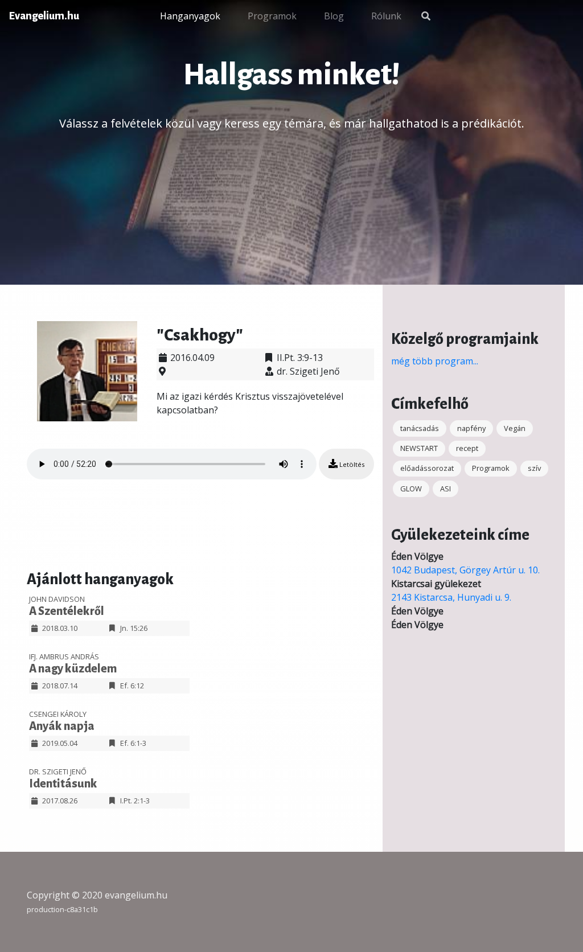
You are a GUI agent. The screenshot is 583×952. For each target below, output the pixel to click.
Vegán (514, 428)
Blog (334, 16)
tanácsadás (419, 428)
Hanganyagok (190, 16)
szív (534, 468)
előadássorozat (427, 468)
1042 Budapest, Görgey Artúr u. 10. (465, 570)
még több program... (434, 361)
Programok (272, 16)
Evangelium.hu (44, 16)
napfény (471, 428)
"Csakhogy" (200, 335)
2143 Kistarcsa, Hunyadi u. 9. (451, 597)
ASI (445, 488)
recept (467, 448)
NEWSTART (419, 448)
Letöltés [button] (351, 464)
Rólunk (386, 16)
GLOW (411, 488)
